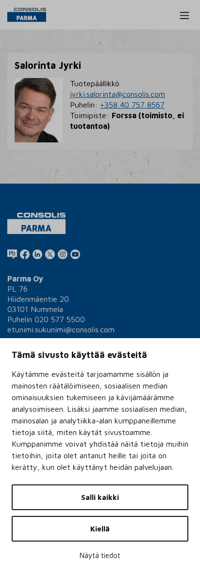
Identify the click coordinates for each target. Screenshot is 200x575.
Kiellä (100, 529)
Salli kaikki (100, 497)
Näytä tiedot (100, 555)
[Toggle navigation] (184, 15)
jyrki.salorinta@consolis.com (117, 94)
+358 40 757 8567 (132, 104)
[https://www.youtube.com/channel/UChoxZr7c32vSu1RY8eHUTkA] (75, 254)
